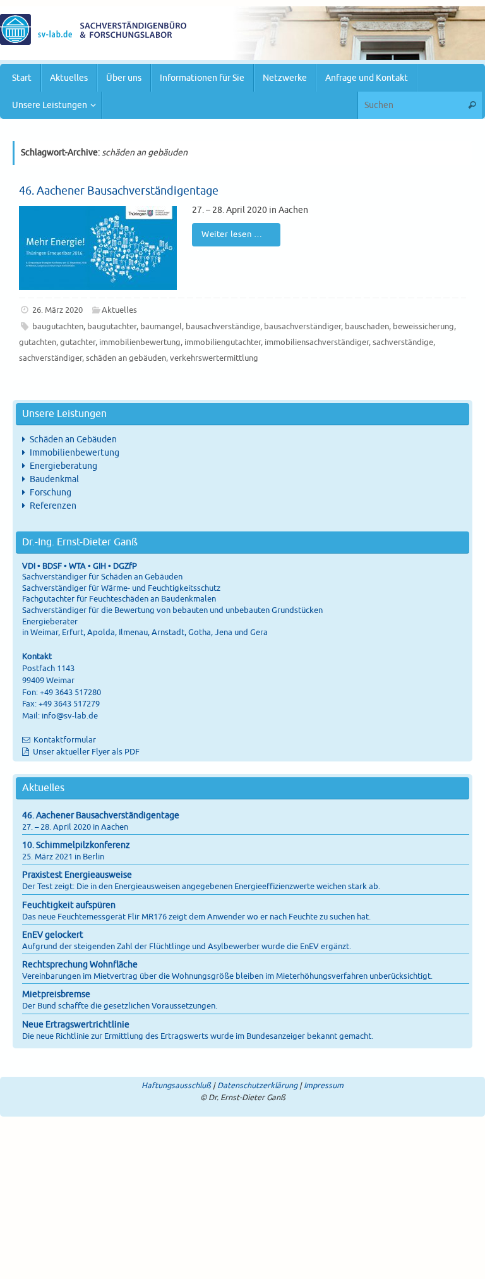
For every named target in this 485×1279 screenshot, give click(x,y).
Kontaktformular (64, 740)
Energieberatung (63, 466)
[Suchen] (472, 105)
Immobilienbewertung (74, 452)
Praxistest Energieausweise (77, 875)
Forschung (50, 492)
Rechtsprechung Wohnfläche (80, 964)
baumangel (161, 327)
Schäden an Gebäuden (73, 439)
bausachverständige (223, 327)
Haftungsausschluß (176, 1086)
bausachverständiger (302, 327)
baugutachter (111, 327)
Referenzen (53, 505)
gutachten (37, 342)
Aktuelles (119, 310)
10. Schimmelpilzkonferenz (76, 845)
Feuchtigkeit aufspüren (69, 905)
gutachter (77, 342)
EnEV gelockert (52, 935)
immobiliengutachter (222, 342)
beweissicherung (423, 327)
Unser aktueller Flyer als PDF (85, 752)
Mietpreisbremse (56, 994)
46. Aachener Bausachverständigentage (119, 191)
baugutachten (57, 327)
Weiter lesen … (231, 234)
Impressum (324, 1086)
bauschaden (367, 327)
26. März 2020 (57, 310)
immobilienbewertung (140, 342)
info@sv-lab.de (70, 716)
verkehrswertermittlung (214, 358)
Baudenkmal (54, 479)
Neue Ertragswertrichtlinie (75, 1024)
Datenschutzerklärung (257, 1086)
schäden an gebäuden (126, 358)
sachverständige (403, 342)
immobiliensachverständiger (317, 342)
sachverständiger (50, 358)
